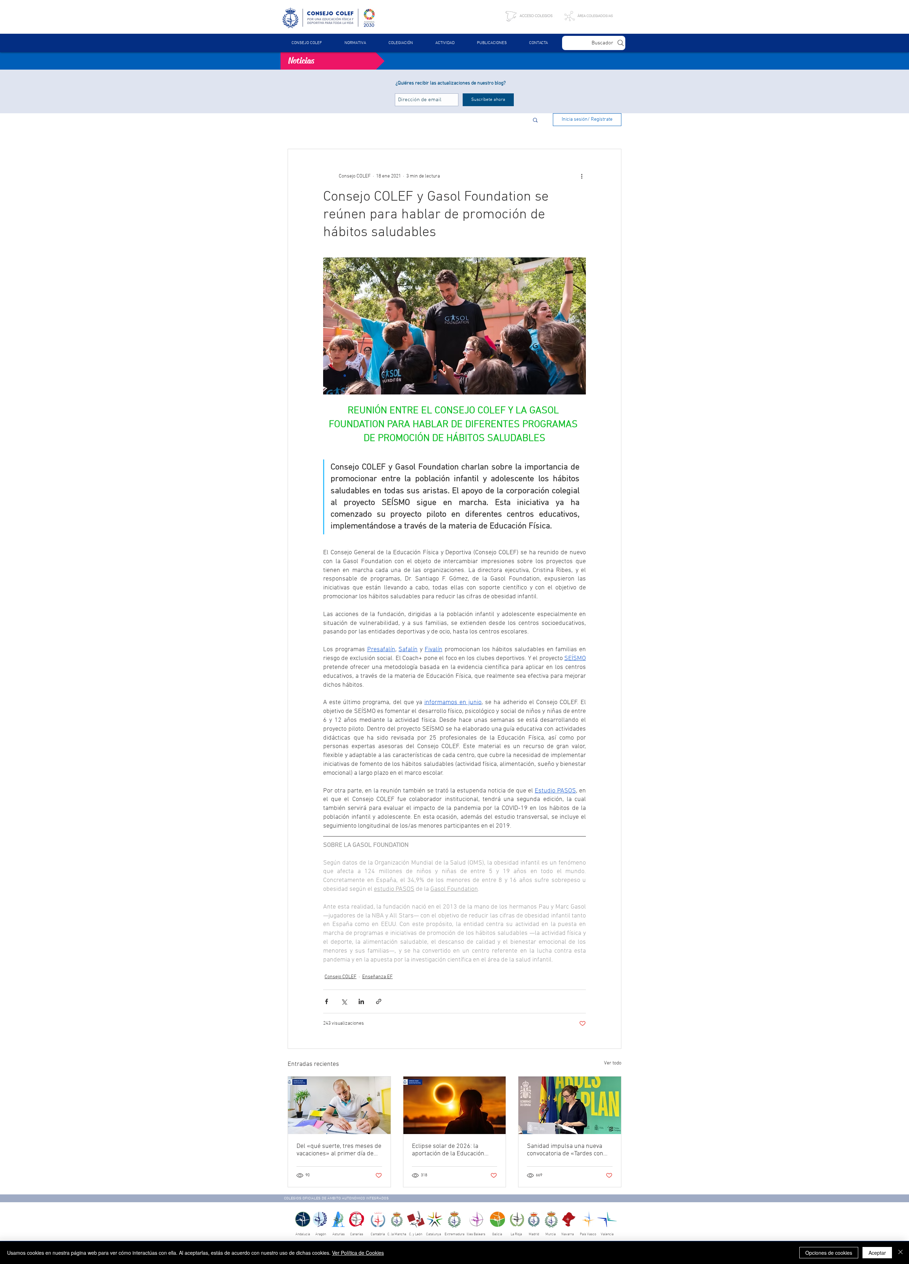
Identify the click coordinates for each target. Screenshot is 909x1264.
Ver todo (612, 1063)
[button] (355, 43)
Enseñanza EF (377, 977)
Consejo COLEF (340, 977)
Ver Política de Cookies (358, 1252)
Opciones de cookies (828, 1252)
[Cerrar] (900, 1252)
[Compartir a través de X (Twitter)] (344, 1001)
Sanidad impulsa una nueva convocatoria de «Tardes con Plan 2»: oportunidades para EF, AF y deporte (565, 1150)
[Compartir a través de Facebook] (326, 1001)
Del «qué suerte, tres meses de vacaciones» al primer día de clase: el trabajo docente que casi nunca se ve (338, 1150)
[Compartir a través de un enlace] (378, 1001)
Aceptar (877, 1252)
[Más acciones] (581, 176)
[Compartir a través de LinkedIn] (361, 1001)
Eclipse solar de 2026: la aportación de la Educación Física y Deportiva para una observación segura (448, 1150)
